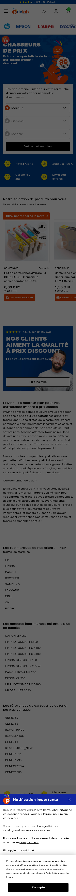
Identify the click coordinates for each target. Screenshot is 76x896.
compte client (29, 842)
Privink (47, 814)
